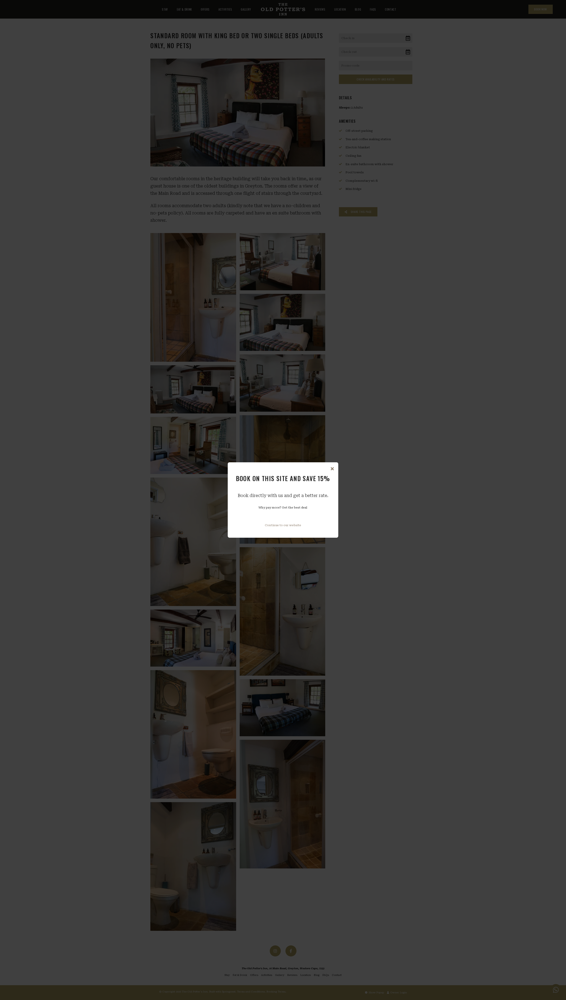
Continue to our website (283, 525)
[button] (332, 469)
